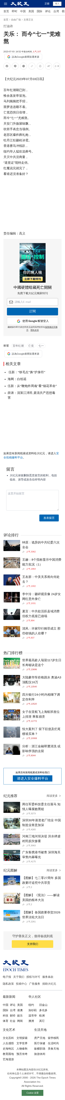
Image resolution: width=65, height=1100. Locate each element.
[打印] (40, 67)
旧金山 (43, 1004)
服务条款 (47, 976)
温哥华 (32, 1015)
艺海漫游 (8, 1059)
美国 (31, 11)
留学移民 (53, 1037)
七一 (41, 345)
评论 (48, 11)
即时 (14, 11)
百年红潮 (18, 345)
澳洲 (31, 1020)
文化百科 (8, 1037)
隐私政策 (8, 983)
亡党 (31, 345)
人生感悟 (8, 1043)
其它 (42, 1020)
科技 (5, 1015)
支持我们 (32, 943)
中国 (23, 11)
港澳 (20, 1010)
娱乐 (20, 1015)
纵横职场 (39, 1048)
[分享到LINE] (15, 67)
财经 (12, 1015)
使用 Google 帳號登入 (35, 321)
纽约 (31, 1004)
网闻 (20, 1020)
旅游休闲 (39, 1053)
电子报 (7, 976)
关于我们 (18, 976)
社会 (12, 1020)
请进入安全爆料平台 (32, 778)
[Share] (24, 551)
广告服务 (34, 983)
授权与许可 (33, 976)
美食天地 (53, 1048)
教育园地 (8, 1053)
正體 (47, 3)
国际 (39, 11)
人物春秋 (22, 1048)
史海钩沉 (8, 1048)
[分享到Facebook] (6, 67)
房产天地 (39, 1037)
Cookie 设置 (33, 1093)
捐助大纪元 (49, 983)
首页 (6, 11)
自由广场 (16, 19)
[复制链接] (31, 66)
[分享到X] (23, 67)
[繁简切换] (56, 67)
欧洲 (42, 1015)
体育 (5, 1020)
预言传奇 (22, 1053)
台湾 (56, 11)
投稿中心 (21, 983)
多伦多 (43, 1010)
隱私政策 (35, 330)
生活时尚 (53, 1043)
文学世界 (22, 1043)
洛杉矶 (32, 1010)
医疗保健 (39, 1043)
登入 (57, 3)
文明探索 (22, 1037)
